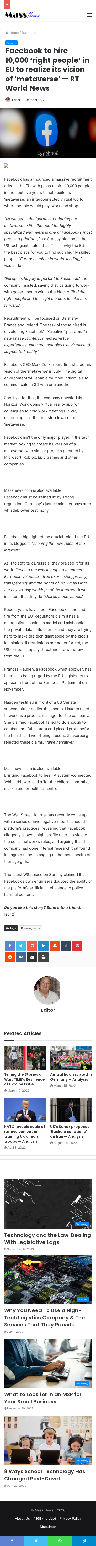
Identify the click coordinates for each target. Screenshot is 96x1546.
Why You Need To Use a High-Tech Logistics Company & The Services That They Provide (44, 1317)
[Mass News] (22, 15)
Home (13, 32)
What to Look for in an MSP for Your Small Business (43, 1398)
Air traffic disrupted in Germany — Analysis (71, 1077)
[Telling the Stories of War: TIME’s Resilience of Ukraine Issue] (25, 1057)
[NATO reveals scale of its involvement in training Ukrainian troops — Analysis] (25, 1110)
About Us (22, 1518)
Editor (16, 100)
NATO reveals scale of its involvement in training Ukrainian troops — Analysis (24, 1134)
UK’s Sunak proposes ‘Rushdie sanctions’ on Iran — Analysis (69, 1131)
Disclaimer (48, 1526)
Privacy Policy (70, 1518)
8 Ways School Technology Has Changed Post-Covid (44, 1475)
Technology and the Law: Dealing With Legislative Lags (47, 1238)
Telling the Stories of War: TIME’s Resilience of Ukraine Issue (24, 1079)
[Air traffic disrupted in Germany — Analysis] (71, 1057)
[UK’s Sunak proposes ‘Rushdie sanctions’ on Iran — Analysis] (71, 1110)
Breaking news (30, 928)
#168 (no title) (45, 1518)
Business (29, 32)
